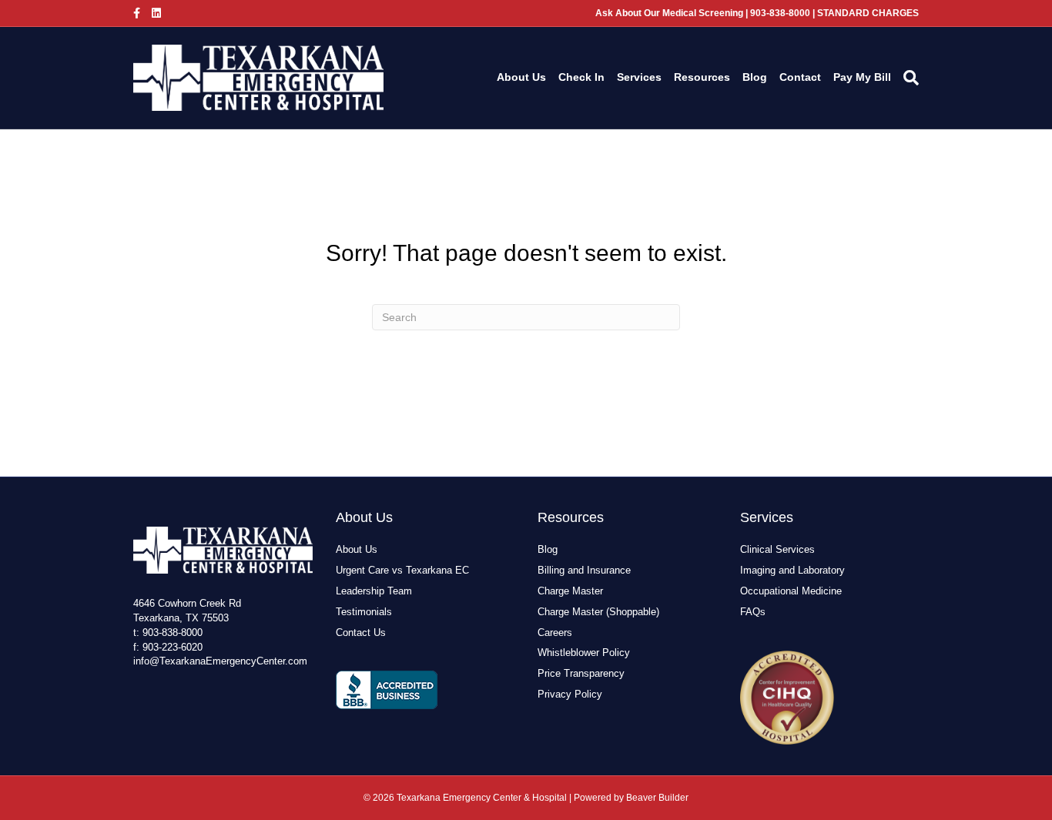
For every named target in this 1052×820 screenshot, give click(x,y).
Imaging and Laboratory (792, 570)
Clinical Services (777, 549)
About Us (521, 77)
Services (639, 77)
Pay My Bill (862, 77)
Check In (581, 77)
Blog (754, 77)
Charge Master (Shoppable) (598, 612)
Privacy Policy (570, 694)
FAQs (753, 612)
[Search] (908, 77)
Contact (800, 77)
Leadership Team (374, 591)
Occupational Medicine (791, 591)
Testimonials (364, 612)
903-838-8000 (172, 632)
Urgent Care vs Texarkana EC (402, 570)
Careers (555, 632)
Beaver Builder (657, 797)
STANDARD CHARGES (868, 13)
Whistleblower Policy (584, 652)
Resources (702, 77)
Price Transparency (581, 673)
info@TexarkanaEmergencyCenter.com (220, 661)
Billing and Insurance (584, 570)
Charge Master (570, 591)
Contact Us (361, 632)
